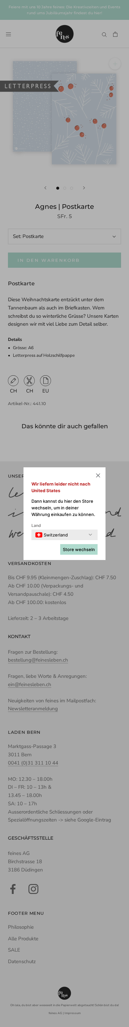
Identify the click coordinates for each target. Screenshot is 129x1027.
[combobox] (51, 535)
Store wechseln (79, 549)
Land (36, 525)
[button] (98, 476)
